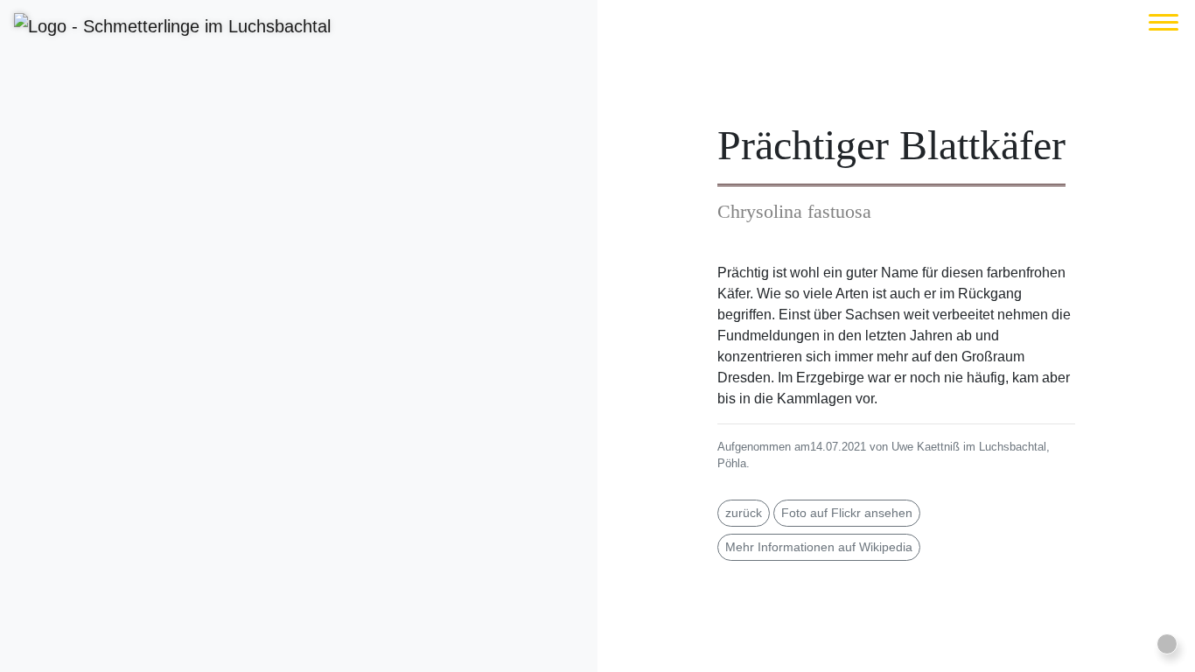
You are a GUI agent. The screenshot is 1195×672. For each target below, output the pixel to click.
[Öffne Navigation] (1163, 22)
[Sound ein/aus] (1167, 644)
